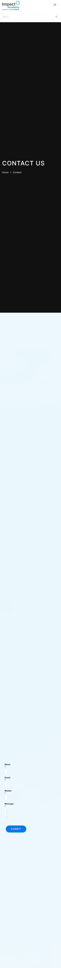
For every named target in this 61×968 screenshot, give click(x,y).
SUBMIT (16, 829)
